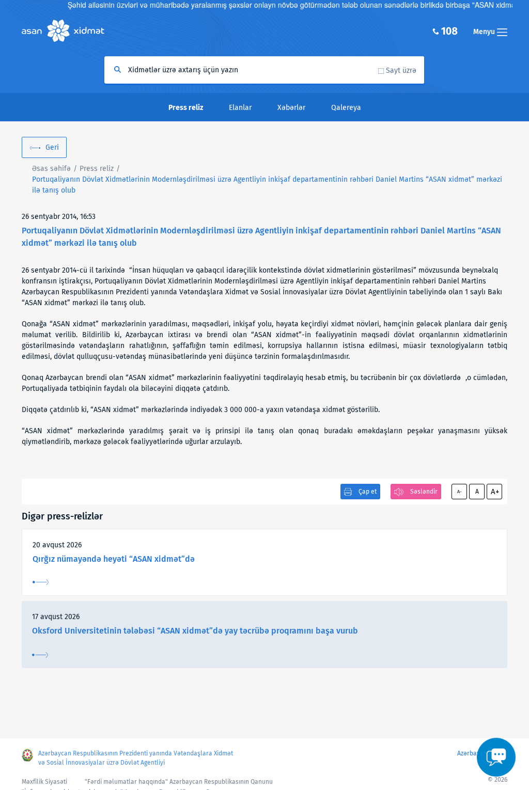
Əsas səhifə (51, 168)
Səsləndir (424, 491)
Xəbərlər (291, 107)
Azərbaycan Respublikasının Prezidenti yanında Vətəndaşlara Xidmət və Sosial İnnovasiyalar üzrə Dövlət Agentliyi (135, 758)
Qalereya (346, 107)
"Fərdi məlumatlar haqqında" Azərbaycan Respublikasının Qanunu (179, 781)
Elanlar (240, 107)
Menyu (485, 31)
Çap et (368, 491)
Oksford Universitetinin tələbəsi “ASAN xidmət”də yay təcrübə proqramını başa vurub (195, 631)
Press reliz (97, 168)
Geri (52, 147)
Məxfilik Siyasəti (44, 781)
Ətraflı (41, 582)
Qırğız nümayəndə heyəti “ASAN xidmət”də (114, 559)
